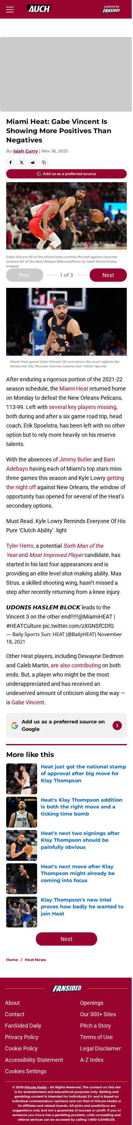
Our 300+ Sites (98, 1014)
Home (12, 959)
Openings (91, 1003)
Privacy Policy (22, 1037)
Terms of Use (96, 1037)
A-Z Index (92, 1060)
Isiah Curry (25, 151)
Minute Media (35, 1087)
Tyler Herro (19, 545)
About (12, 1003)
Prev (24, 275)
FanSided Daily (23, 1025)
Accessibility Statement (34, 1060)
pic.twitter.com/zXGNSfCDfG (78, 626)
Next (108, 275)
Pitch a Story (95, 1025)
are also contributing (76, 665)
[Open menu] (10, 9)
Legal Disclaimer (100, 1048)
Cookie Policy (21, 1048)
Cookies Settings (25, 1071)
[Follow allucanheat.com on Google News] (117, 725)
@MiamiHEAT (95, 616)
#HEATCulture (23, 626)
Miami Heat (73, 388)
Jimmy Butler (75, 459)
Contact (14, 1014)
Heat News (35, 959)
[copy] (44, 162)
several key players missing (82, 407)
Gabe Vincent (27, 702)
